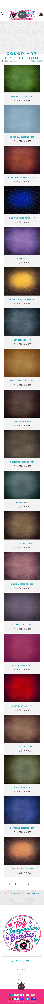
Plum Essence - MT (22, 625)
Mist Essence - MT (22, 340)
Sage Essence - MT (22, 787)
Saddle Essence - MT (22, 747)
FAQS (21, 974)
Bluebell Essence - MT (22, 137)
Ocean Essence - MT (22, 502)
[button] (2, 13)
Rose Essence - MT (22, 665)
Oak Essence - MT (22, 421)
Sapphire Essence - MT (22, 828)
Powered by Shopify (30, 1001)
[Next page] (34, 884)
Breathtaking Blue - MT (22, 218)
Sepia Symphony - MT (22, 869)
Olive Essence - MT (22, 543)
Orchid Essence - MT (22, 584)
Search (21, 970)
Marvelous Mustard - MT (22, 299)
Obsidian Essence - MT (22, 462)
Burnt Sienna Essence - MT (22, 177)
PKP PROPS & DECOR (18, 1001)
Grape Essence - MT (22, 259)
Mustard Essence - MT (22, 381)
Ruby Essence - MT (22, 706)
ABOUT (21, 979)
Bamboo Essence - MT (21, 96)
